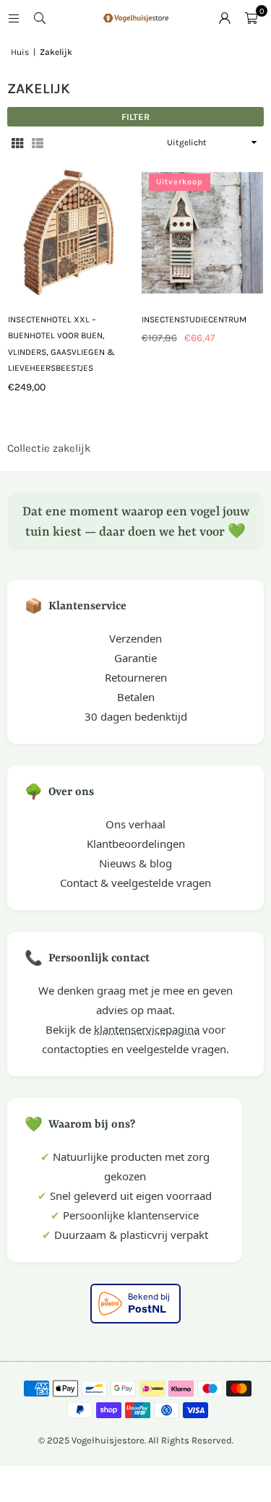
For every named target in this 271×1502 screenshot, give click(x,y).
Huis (20, 52)
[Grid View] (17, 143)
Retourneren (136, 677)
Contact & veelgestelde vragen (135, 882)
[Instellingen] (225, 18)
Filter (135, 116)
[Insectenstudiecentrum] (202, 233)
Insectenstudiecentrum (194, 319)
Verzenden (135, 638)
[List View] (37, 143)
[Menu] (14, 18)
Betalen (136, 697)
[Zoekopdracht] (40, 18)
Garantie (135, 658)
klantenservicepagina (146, 1029)
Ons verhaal (135, 824)
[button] (251, 18)
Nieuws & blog (135, 863)
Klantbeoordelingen (136, 843)
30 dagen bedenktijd (136, 716)
